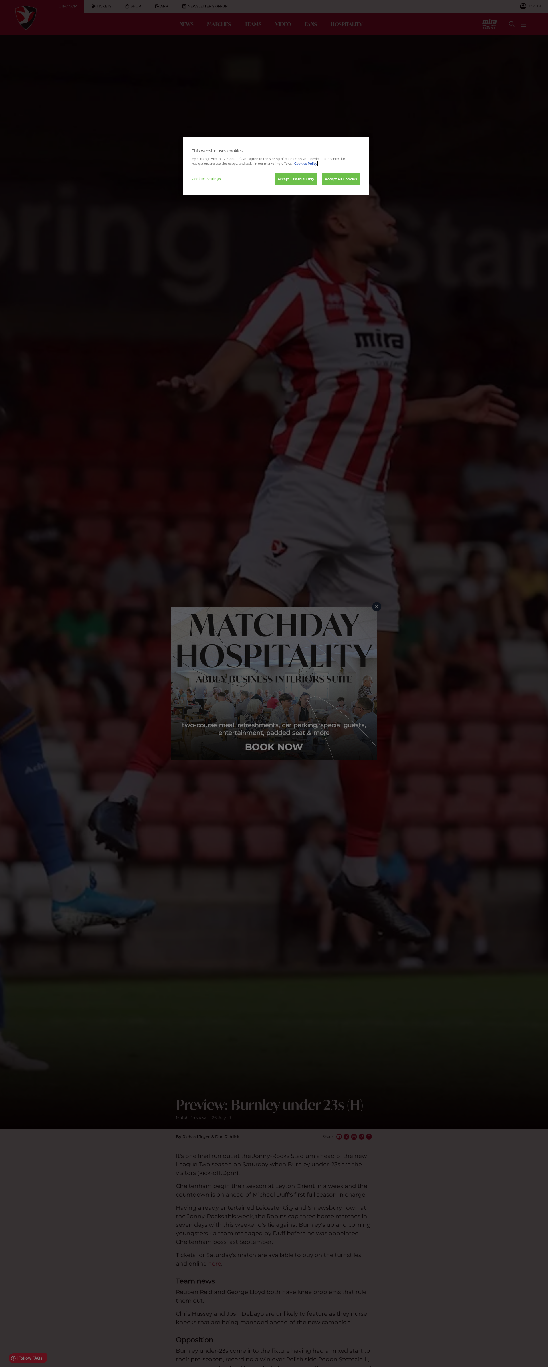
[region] (276, 166)
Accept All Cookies (341, 179)
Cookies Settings (206, 179)
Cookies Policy (305, 164)
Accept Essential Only (296, 179)
